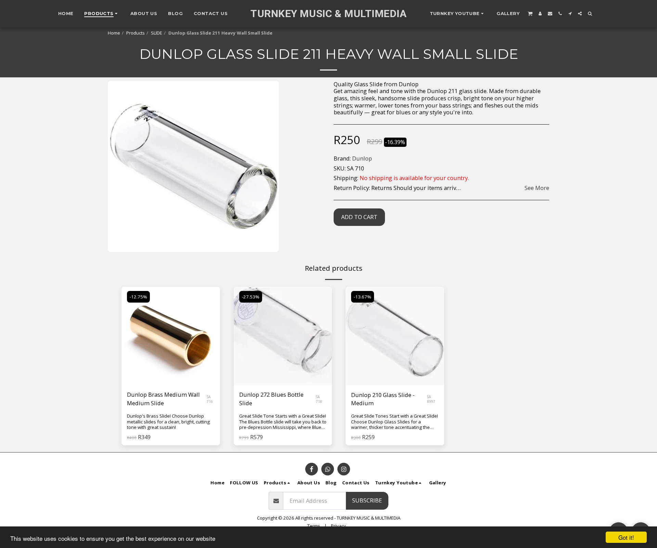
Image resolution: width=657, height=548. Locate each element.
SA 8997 (431, 399)
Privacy (338, 526)
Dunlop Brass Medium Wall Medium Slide (163, 399)
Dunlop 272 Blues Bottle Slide (271, 399)
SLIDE (156, 33)
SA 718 (319, 399)
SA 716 (210, 399)
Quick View (170, 368)
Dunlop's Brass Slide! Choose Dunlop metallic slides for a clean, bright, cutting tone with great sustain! (168, 421)
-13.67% (362, 297)
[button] (458, 13)
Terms (313, 526)
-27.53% (250, 297)
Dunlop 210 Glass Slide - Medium (383, 399)
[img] (170, 336)
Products (135, 33)
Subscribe (367, 500)
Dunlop (362, 158)
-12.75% (138, 297)
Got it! (626, 537)
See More (537, 188)
